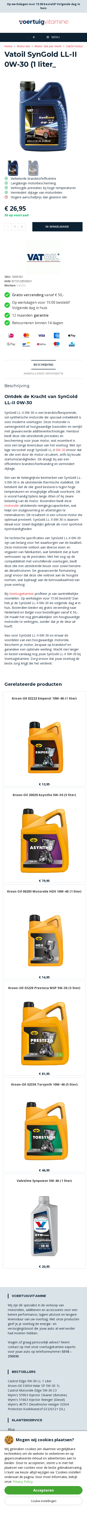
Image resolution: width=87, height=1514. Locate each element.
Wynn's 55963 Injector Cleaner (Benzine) (37, 1395)
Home (8, 46)
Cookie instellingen (43, 1501)
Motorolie (23, 46)
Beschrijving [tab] (43, 365)
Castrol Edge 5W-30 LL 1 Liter (30, 1381)
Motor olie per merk (48, 46)
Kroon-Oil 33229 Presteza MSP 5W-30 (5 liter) (44, 988)
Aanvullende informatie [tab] (43, 373)
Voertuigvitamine (21, 593)
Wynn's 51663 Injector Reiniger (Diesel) (36, 1400)
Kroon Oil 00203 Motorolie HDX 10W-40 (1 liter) (44, 891)
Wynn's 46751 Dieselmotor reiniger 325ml (38, 1404)
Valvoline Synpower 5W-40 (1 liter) (44, 1181)
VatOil (21, 285)
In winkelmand (57, 227)
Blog (11, 1429)
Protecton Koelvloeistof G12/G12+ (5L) (36, 1409)
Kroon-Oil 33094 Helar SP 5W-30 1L (34, 1386)
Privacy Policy (23, 1481)
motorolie (11, 505)
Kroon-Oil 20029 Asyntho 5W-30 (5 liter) (44, 795)
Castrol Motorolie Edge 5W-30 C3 (32, 1390)
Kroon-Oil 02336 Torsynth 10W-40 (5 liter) (44, 1084)
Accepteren (43, 1490)
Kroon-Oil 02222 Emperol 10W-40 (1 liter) (44, 698)
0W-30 (60, 450)
